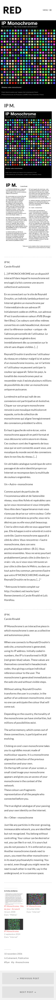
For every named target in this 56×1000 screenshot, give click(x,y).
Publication (23, 958)
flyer (7, 962)
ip (13, 962)
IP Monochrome (34, 906)
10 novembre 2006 (13, 953)
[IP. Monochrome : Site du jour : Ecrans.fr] (14, 899)
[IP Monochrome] (36, 899)
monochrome (23, 962)
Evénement (11, 958)
